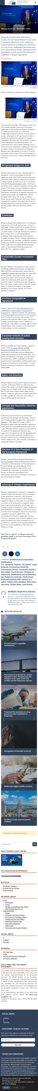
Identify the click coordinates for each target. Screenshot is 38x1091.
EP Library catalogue (10, 958)
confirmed (11, 492)
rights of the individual (17, 582)
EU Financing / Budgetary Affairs (16, 917)
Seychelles (29, 433)
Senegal (4, 422)
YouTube (6, 942)
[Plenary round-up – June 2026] (19, 632)
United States (16, 584)
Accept (6, 1087)
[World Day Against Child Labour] (19, 773)
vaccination (28, 584)
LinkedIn (6, 940)
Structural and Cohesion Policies (16, 928)
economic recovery (28, 569)
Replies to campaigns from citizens (16, 907)
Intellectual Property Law (13, 921)
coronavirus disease (10, 569)
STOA (5, 954)
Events (7, 904)
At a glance (27, 564)
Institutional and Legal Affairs (22, 559)
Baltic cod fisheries (30, 387)
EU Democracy (17, 572)
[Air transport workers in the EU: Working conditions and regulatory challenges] (19, 808)
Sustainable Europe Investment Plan (13, 273)
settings (13, 1084)
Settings (15, 1087)
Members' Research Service (21, 591)
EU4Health (4, 227)
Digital (7, 913)
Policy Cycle (9, 926)
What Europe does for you (14, 909)
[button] (3, 720)
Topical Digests (8, 890)
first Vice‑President (7, 461)
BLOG (5, 900)
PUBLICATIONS (7, 562)
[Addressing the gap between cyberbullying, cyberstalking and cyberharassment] (19, 667)
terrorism (5, 584)
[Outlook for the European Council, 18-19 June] (19, 702)
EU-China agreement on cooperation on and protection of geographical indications (17, 311)
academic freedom (13, 564)
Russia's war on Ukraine (11, 888)
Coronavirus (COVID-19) (19, 567)
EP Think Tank (8, 952)
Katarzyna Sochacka (13, 577)
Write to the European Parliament (14, 956)
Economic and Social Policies (15, 915)
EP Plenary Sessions (10, 886)
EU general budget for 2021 (17, 184)
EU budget (6, 572)
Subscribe (18, 1045)
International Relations (12, 924)
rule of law (32, 582)
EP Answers (9, 902)
